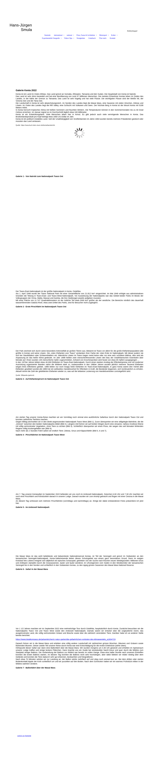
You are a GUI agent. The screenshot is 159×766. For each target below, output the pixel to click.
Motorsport (103, 35)
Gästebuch (92, 38)
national (69, 35)
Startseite (47, 35)
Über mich (102, 38)
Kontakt (112, 38)
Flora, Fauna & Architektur (85, 35)
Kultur (113, 35)
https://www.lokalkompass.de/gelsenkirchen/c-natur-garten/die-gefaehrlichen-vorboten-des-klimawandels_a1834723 (66, 639)
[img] (79, 11)
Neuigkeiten (81, 38)
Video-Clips (68, 38)
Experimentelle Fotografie (51, 38)
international (58, 35)
